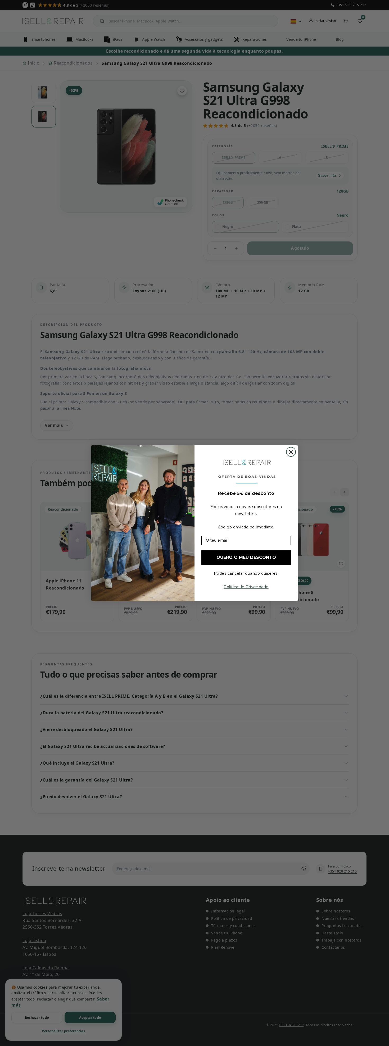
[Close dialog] (291, 451)
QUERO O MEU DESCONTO (246, 557)
